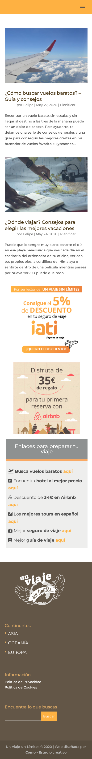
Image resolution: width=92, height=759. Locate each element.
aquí (13, 488)
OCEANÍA (18, 643)
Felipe (28, 105)
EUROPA (17, 652)
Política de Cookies (21, 687)
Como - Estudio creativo (46, 752)
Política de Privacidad (23, 682)
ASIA (13, 633)
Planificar (67, 105)
